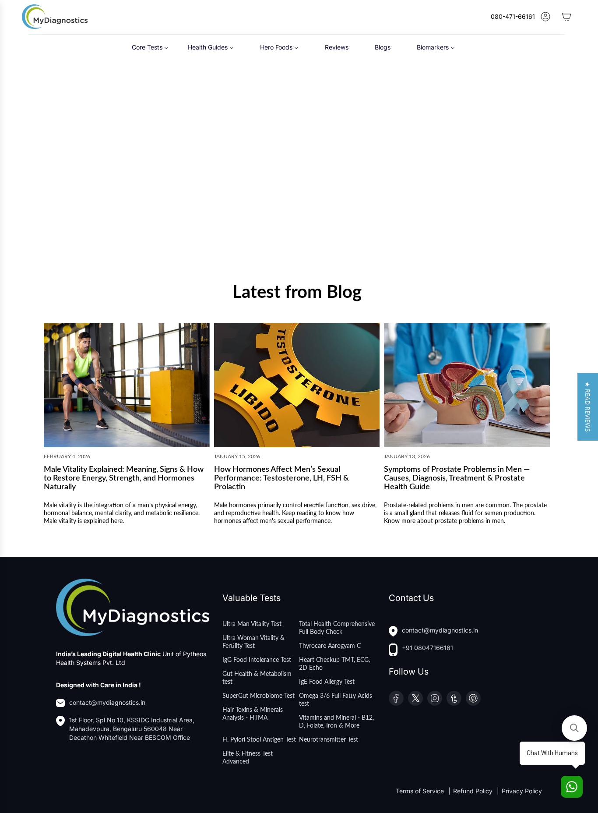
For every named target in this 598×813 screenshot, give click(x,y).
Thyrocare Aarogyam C (330, 646)
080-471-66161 (513, 16)
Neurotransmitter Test (328, 740)
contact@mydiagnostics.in (107, 702)
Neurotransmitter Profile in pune (102, 222)
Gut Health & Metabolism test (257, 678)
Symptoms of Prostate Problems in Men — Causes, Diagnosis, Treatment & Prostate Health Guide (457, 478)
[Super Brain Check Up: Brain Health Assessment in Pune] (483, 152)
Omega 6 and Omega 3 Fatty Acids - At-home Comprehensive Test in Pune (234, 230)
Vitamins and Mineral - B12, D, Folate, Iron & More (336, 722)
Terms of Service (421, 791)
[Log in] (545, 16)
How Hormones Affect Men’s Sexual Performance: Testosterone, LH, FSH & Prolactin (281, 478)
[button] (587, 407)
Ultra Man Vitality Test (251, 624)
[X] (415, 698)
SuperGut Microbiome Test (258, 696)
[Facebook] (396, 698)
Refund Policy (473, 791)
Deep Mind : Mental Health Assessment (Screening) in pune (351, 226)
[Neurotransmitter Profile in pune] (110, 152)
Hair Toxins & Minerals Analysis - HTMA (252, 714)
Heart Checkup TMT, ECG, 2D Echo (334, 664)
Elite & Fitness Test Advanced (247, 758)
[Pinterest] (473, 698)
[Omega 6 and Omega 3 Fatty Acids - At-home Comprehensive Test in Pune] (235, 152)
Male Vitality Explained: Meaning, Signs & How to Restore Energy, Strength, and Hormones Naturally (124, 478)
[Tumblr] (454, 698)
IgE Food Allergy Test (327, 682)
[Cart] (566, 16)
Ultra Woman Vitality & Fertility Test (253, 642)
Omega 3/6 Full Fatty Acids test (335, 700)
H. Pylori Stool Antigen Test (259, 740)
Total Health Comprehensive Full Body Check (337, 628)
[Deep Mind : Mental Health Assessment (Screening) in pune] (359, 152)
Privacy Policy (522, 791)
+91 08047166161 (427, 647)
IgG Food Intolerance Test (256, 660)
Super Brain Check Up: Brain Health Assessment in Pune (480, 226)
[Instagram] (434, 698)
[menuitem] (150, 47)
